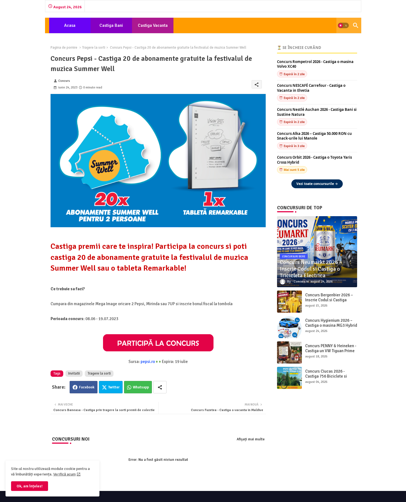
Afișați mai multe (251, 439)
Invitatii (74, 373)
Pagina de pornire (64, 47)
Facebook (86, 387)
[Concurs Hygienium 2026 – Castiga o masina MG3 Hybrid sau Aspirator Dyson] (289, 327)
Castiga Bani (111, 25)
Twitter (114, 387)
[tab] (70, 25)
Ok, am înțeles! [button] (30, 486)
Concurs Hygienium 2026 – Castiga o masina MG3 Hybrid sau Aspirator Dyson (331, 325)
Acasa (69, 25)
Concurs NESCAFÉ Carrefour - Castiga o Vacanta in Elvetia (311, 88)
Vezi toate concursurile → (317, 183)
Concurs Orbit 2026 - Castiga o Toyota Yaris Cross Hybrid (314, 160)
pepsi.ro (148, 361)
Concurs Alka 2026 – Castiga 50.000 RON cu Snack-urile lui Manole (314, 136)
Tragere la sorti (93, 47)
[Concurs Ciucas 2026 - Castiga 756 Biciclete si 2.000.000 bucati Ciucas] (289, 378)
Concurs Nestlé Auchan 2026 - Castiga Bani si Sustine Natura (317, 112)
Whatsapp (141, 387)
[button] (343, 25)
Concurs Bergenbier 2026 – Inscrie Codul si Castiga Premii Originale (329, 299)
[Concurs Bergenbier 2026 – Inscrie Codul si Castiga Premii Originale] (289, 302)
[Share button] (160, 387)
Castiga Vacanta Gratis (153, 28)
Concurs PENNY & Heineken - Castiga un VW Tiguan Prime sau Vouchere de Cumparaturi (330, 353)
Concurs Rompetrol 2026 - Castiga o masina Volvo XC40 (315, 64)
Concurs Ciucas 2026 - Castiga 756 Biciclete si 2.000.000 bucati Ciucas (326, 376)
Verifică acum (64, 474)
